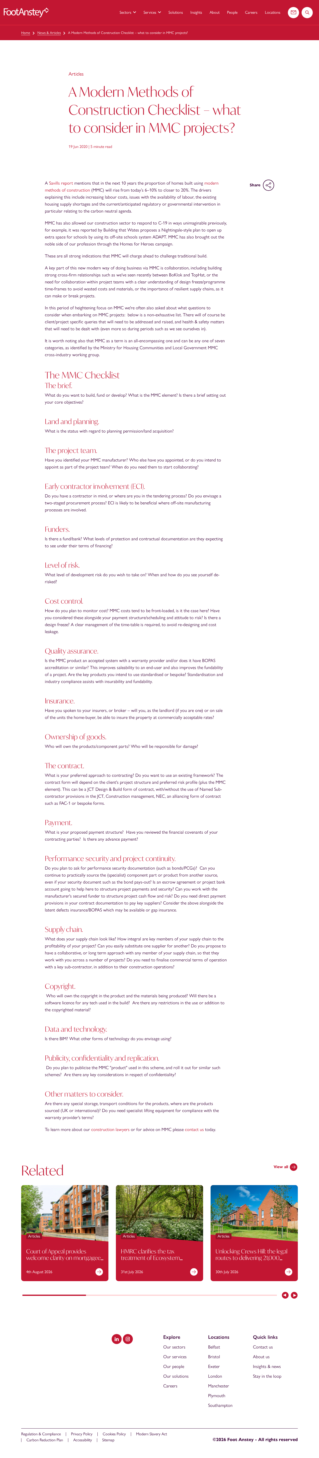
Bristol (214, 1356)
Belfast (214, 1347)
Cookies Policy (114, 1434)
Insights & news (267, 1366)
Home (25, 33)
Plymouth (216, 1395)
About (215, 12)
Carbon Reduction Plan (44, 1440)
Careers (251, 12)
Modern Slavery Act (151, 1434)
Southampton (220, 1405)
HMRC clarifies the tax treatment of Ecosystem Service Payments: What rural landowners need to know (156, 1260)
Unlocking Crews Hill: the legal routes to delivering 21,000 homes (251, 1257)
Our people (173, 1366)
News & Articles (49, 33)
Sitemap (108, 1440)
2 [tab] (118, 1295)
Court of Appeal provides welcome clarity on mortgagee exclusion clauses (63, 1257)
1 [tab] (54, 1295)
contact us (194, 1129)
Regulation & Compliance (41, 1434)
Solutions (175, 12)
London (215, 1376)
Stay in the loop (267, 1376)
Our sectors (174, 1347)
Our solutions (176, 1376)
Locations (272, 12)
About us (261, 1356)
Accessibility (82, 1440)
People (232, 12)
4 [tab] (245, 1295)
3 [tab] (181, 1295)
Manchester (218, 1386)
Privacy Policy (81, 1434)
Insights (196, 12)
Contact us (263, 1347)
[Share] (268, 185)
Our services (175, 1356)
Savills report (61, 183)
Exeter (214, 1366)
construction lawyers (110, 1129)
